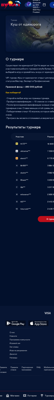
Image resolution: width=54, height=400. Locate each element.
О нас (12, 332)
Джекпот (13, 354)
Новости (13, 336)
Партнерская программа (27, 367)
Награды (13, 357)
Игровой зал (15, 343)
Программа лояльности (20, 339)
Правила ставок (14, 367)
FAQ (38, 367)
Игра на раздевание (18, 350)
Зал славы (14, 347)
